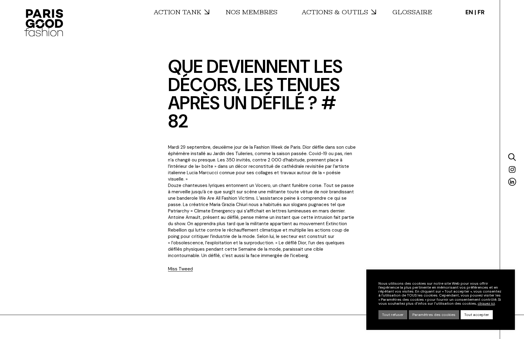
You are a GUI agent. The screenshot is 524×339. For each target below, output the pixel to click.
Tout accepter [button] (476, 314)
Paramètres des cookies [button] (433, 314)
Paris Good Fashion (43, 22)
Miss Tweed (180, 269)
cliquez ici (486, 304)
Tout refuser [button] (393, 314)
